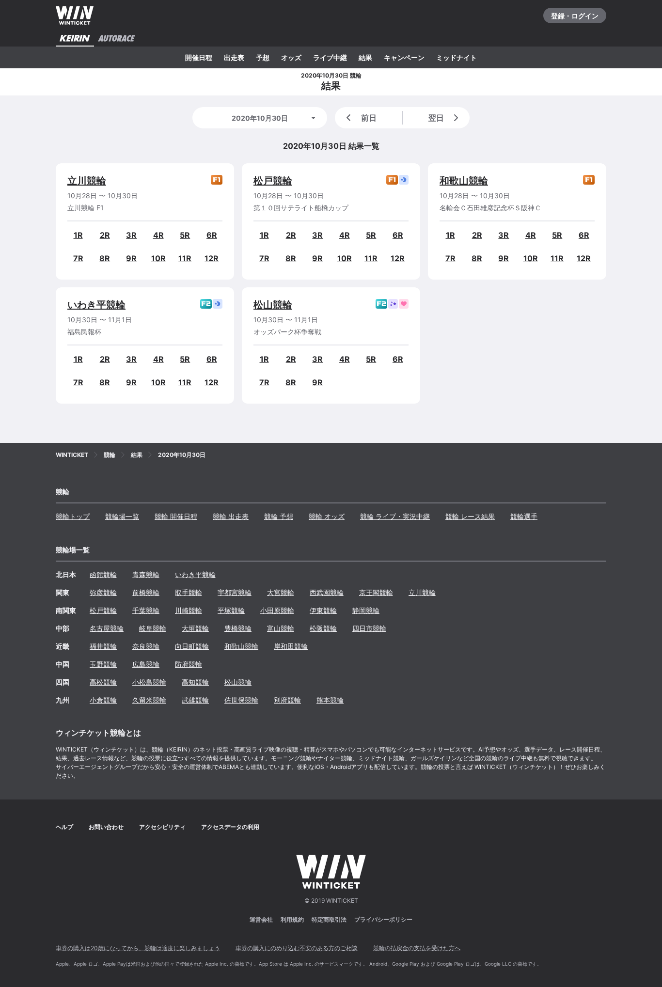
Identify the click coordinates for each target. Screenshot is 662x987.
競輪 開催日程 (176, 516)
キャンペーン (404, 57)
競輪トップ (73, 516)
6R (211, 235)
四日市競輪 (369, 628)
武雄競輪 (195, 700)
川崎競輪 (188, 610)
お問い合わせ (106, 826)
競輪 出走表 (231, 516)
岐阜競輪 (152, 628)
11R (184, 258)
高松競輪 (103, 682)
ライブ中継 (330, 57)
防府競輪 (188, 664)
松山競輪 (272, 305)
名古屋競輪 (107, 628)
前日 (369, 118)
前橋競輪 (145, 592)
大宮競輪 (280, 592)
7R (78, 258)
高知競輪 (195, 682)
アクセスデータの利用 (230, 826)
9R (131, 258)
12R (212, 258)
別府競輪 (287, 700)
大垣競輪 (195, 628)
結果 (365, 57)
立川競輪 (86, 181)
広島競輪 (145, 664)
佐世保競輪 (241, 700)
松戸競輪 (272, 181)
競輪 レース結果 (470, 516)
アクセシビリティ (162, 826)
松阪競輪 (323, 628)
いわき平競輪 (96, 305)
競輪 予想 (278, 516)
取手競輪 (188, 592)
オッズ (291, 57)
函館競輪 (103, 574)
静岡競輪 (365, 610)
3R (131, 235)
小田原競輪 (277, 610)
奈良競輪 (145, 646)
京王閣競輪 (376, 592)
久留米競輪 (149, 700)
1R (78, 235)
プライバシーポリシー (383, 919)
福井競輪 (103, 646)
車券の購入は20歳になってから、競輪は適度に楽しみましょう (138, 948)
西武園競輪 (327, 592)
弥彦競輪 (103, 592)
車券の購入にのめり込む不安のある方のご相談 (297, 948)
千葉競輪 (145, 610)
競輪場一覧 (122, 516)
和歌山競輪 (464, 181)
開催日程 (198, 57)
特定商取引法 (329, 919)
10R (158, 258)
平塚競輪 (231, 610)
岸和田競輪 (291, 646)
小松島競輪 (149, 682)
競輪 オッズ (327, 516)
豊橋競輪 (238, 628)
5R (185, 235)
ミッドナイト (456, 57)
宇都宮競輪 (235, 592)
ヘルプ (64, 826)
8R (104, 258)
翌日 (436, 118)
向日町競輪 (192, 646)
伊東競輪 (323, 610)
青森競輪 (145, 574)
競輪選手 (523, 516)
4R (158, 235)
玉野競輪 (103, 664)
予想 (262, 57)
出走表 (234, 57)
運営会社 (261, 919)
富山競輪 (280, 628)
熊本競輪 (330, 700)
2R (105, 235)
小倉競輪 (103, 700)
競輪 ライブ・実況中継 (395, 516)
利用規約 (292, 919)
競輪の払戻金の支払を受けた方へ (416, 948)
